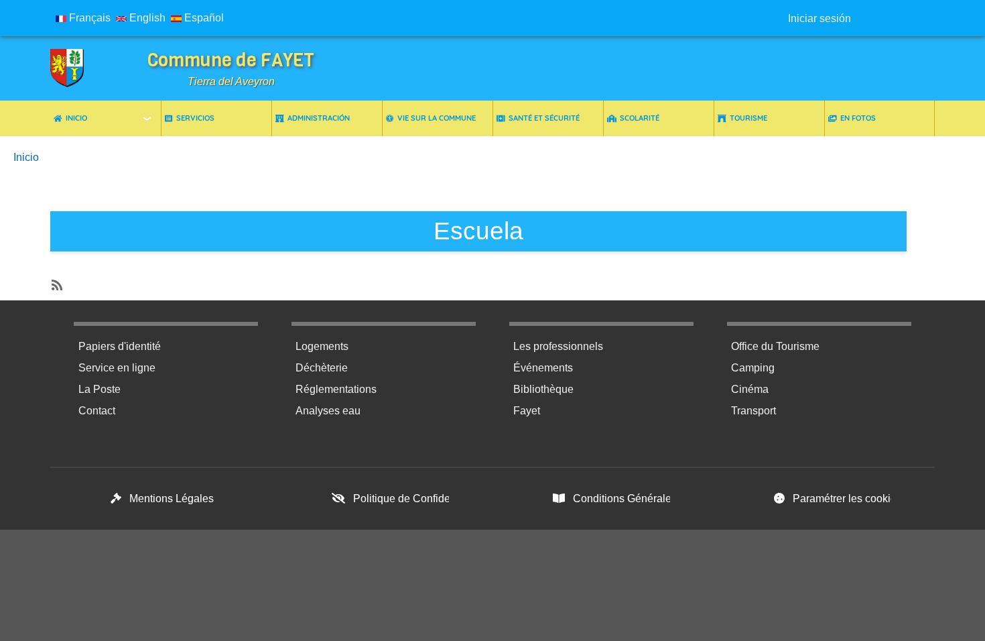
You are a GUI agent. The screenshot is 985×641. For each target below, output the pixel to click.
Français (88, 17)
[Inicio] (77, 68)
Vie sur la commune (436, 118)
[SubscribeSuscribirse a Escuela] (55, 281)
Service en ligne (116, 367)
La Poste (99, 389)
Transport (753, 410)
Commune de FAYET (230, 60)
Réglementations (336, 389)
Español (203, 17)
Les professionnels (558, 346)
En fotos (858, 118)
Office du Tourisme (775, 346)
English (146, 17)
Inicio (76, 118)
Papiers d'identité (119, 346)
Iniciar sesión (819, 18)
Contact (96, 410)
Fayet (526, 410)
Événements (543, 367)
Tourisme (748, 118)
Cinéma (750, 389)
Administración (318, 118)
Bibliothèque (543, 389)
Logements (322, 346)
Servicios (195, 118)
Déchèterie (322, 367)
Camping (753, 367)
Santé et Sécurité (544, 118)
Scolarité (639, 118)
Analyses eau (328, 410)
